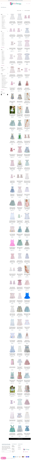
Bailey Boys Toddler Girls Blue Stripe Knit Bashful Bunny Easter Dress (27, 155)
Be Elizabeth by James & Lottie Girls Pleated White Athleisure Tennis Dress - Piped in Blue (12, 328)
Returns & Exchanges (13, 449)
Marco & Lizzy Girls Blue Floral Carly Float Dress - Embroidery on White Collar (27, 381)
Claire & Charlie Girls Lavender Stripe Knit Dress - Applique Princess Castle (12, 407)
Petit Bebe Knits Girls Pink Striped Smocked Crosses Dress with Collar (12, 62)
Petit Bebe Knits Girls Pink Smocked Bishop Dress (27, 49)
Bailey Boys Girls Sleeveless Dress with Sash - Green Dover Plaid (20, 142)
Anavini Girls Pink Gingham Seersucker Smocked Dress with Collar (12, 261)
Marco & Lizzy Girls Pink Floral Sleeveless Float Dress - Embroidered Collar (27, 368)
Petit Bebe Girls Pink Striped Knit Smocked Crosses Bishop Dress (19, 62)
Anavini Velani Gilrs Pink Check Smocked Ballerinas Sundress (12, 89)
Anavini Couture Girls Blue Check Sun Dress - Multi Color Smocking (27, 261)
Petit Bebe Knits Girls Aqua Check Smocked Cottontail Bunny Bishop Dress (20, 407)
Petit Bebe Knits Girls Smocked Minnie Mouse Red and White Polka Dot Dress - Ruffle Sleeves (20, 75)
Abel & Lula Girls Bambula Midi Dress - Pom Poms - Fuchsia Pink (27, 89)
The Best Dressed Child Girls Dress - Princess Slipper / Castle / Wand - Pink (12, 301)
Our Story (19, 445)
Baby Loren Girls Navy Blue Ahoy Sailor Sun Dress (27, 195)
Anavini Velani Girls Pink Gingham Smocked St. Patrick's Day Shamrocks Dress (20, 288)
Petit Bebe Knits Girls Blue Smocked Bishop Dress (27, 62)
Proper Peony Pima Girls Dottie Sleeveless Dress (12, 420)
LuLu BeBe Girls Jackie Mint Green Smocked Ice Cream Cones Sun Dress (12, 434)
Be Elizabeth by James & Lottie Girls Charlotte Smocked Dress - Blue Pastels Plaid (12, 354)
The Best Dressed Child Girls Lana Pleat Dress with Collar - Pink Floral (20, 328)
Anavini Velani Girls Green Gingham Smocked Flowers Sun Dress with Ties (20, 221)
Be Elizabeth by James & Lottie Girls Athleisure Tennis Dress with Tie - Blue (27, 301)
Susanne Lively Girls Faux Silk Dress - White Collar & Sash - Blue (27, 434)
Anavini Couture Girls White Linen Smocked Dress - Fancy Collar (12, 314)
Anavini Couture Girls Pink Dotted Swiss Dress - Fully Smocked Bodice (20, 195)
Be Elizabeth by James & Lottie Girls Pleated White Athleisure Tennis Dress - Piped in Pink (12, 221)
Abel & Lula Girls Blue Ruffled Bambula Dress (20, 101)
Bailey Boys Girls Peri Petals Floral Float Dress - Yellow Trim (12, 128)
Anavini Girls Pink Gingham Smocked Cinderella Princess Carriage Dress (12, 182)
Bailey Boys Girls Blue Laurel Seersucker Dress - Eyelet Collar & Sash (27, 235)
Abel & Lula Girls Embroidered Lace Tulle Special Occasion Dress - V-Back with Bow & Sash (27, 102)
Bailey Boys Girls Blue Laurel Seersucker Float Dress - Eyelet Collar (12, 208)
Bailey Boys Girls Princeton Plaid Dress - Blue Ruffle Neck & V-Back (27, 248)
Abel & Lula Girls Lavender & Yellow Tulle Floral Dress (20, 168)
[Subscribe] (10, 451)
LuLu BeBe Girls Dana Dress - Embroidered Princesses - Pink (12, 235)
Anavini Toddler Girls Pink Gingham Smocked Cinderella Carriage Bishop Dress (12, 168)
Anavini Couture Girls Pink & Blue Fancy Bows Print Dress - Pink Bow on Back (12, 275)
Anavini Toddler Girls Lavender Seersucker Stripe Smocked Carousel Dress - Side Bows (12, 288)
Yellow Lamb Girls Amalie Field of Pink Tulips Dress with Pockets (20, 381)
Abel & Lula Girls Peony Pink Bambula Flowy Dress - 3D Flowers (27, 208)
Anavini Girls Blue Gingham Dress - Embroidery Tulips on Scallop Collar (27, 221)
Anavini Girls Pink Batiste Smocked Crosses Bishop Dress (12, 49)
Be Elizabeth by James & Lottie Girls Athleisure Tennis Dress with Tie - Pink (12, 248)
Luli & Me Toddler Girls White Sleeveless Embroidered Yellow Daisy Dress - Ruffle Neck (27, 421)
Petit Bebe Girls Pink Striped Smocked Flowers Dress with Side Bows (12, 35)
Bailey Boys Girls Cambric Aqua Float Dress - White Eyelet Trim (27, 314)
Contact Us (19, 447)
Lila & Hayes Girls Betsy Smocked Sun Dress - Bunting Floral (27, 407)
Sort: (18, 10)
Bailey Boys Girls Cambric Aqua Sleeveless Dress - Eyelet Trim (20, 235)
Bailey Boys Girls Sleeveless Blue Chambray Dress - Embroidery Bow (12, 195)
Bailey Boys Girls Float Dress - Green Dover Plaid (19, 248)
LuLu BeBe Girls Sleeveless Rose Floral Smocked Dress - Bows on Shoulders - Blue (20, 434)
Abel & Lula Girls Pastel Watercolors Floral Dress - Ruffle (27, 275)
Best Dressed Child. (8, 458)
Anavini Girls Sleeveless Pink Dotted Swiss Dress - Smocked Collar (20, 301)
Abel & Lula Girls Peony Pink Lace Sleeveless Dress (27, 128)
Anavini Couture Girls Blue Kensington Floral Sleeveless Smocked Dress (27, 115)
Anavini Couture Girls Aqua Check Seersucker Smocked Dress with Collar (27, 168)
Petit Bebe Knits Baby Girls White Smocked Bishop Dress (19, 49)
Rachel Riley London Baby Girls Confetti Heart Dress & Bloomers (27, 394)
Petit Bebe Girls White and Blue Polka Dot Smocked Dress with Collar (19, 22)
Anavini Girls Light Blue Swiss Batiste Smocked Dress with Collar (27, 35)
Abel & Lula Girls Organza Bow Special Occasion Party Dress (12, 115)
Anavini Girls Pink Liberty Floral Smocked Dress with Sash (20, 182)
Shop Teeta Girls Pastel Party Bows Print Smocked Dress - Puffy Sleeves (20, 421)
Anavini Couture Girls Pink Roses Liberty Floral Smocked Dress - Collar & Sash (27, 142)
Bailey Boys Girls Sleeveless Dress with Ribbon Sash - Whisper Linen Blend (27, 341)
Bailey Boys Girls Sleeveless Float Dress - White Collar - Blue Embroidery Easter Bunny (20, 341)
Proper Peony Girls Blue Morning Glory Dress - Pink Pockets (12, 381)
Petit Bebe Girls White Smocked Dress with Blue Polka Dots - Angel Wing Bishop (12, 22)
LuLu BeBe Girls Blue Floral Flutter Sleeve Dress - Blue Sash (27, 354)
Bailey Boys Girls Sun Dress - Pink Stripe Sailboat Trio (19, 208)
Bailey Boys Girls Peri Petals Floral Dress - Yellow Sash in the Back (20, 128)
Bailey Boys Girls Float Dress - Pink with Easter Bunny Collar (27, 288)
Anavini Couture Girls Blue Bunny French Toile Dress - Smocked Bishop (20, 261)
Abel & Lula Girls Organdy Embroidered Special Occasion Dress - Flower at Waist (20, 115)
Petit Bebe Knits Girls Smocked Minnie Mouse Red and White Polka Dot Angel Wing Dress (12, 75)
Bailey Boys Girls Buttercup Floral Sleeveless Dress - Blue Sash (12, 142)
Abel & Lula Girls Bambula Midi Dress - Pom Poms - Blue (19, 89)
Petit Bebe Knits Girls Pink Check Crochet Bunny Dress (27, 75)
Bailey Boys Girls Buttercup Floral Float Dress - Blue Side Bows (20, 314)
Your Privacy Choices (13, 451)
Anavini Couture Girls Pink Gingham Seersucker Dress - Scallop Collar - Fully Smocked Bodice (20, 155)
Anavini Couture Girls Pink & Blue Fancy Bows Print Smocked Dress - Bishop (27, 182)
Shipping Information (13, 446)
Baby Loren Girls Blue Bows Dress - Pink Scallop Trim (27, 328)
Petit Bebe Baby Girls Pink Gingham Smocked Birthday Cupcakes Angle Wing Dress (20, 35)
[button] (1, 3)
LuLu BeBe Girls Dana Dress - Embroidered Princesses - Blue (12, 341)
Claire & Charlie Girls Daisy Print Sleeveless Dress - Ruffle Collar (19, 354)
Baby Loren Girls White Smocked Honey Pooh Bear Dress (20, 275)
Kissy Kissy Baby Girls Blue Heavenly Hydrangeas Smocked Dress (19, 368)
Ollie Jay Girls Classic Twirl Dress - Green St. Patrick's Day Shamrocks (12, 394)
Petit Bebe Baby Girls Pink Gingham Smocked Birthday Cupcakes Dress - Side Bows (27, 22)
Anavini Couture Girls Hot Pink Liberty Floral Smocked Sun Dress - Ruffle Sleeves (12, 155)
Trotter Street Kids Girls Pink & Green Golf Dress (12, 367)
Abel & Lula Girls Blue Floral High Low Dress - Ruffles (12, 102)
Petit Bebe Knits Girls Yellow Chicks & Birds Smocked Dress (19, 394)
